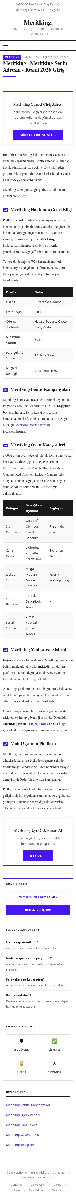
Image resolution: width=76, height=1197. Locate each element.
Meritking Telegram (20, 1145)
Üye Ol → (38, 856)
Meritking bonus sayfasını (32, 425)
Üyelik (16, 1190)
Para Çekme (36, 1190)
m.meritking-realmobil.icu (38, 897)
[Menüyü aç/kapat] (5, 45)
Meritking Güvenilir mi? (22, 1135)
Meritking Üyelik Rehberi (23, 1115)
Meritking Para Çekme (21, 1125)
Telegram (55, 10)
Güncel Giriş (37, 1185)
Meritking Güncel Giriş (29, 10)
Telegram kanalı (38, 723)
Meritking (38, 22)
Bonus (57, 1185)
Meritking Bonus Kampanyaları (28, 1105)
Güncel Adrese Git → (38, 135)
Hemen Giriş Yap (38, 910)
